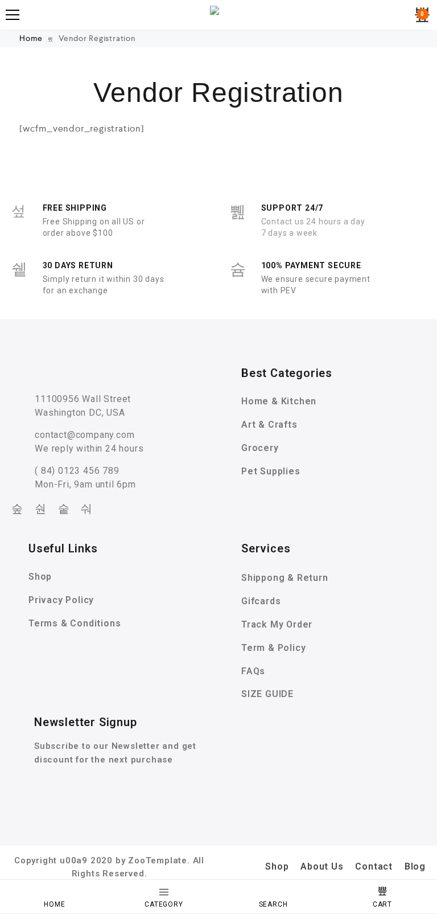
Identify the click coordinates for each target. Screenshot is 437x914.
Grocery (260, 447)
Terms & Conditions (74, 623)
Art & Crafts (269, 424)
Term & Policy (273, 647)
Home (32, 38)
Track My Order (276, 624)
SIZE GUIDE (267, 693)
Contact (374, 866)
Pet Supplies (270, 471)
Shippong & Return (284, 577)
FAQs (253, 671)
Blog (415, 866)
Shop (40, 576)
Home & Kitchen (278, 401)
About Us (321, 866)
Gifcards (261, 601)
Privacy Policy (61, 600)
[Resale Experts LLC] (218, 15)
